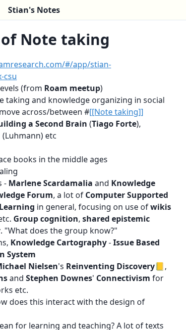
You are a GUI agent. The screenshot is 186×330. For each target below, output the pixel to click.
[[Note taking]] (116, 111)
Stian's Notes (34, 9)
